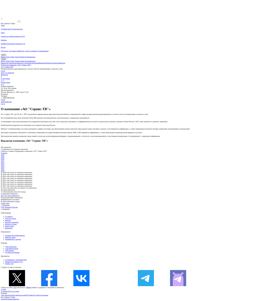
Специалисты (13, 63)
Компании (42, 63)
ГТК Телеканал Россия (9, 207)
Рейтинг (49, 63)
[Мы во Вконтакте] (81, 285)
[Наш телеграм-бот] (178, 285)
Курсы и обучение (24, 63)
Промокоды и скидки (13, 239)
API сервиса (9, 250)
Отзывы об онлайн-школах (15, 235)
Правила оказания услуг (14, 262)
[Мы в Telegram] (146, 285)
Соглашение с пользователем (16, 260)
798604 (28, 287)
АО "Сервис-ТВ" (7, 67)
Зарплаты (56, 63)
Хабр (3, 299)
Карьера (11, 299)
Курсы (16, 299)
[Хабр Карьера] (9, 21)
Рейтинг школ (10, 237)
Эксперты (35, 63)
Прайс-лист (9, 264)
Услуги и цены (10, 218)
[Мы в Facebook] (49, 285)
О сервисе (9, 216)
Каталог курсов (11, 224)
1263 (15, 287)
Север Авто (5, 203)
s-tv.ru (3, 71)
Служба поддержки (12, 252)
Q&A (6, 299)
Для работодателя (11, 248)
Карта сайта (9, 226)
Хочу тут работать (7, 73)
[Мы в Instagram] (114, 285)
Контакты (8, 228)
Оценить (4, 153)
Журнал (62, 63)
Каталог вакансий (11, 222)
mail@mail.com (6, 102)
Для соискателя (10, 247)
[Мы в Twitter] (17, 285)
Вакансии (4, 63)
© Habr (3, 289)
